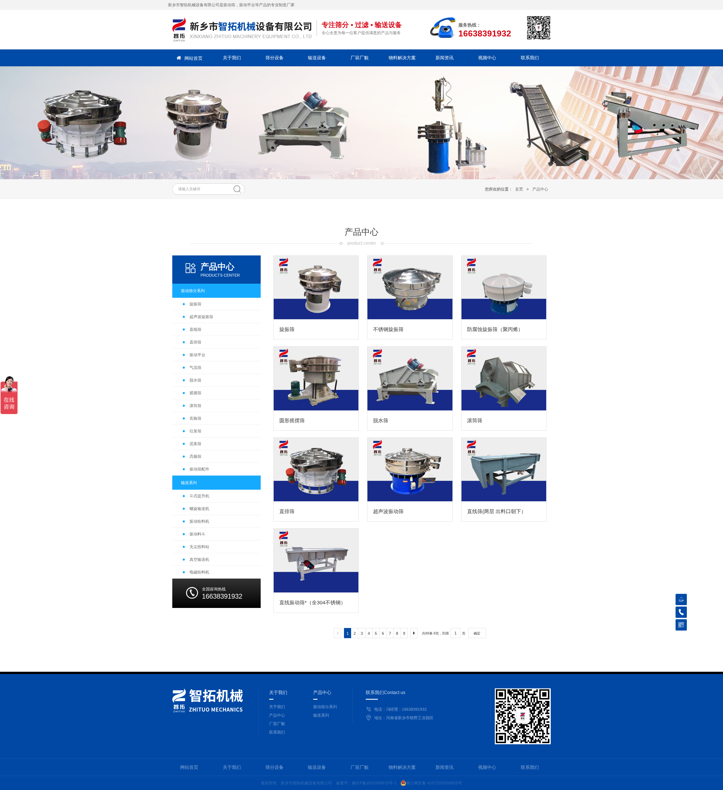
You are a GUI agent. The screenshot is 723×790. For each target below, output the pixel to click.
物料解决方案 (402, 57)
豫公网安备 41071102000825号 (434, 783)
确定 (477, 633)
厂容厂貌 (359, 57)
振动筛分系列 (325, 706)
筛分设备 (274, 57)
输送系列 (321, 715)
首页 (519, 189)
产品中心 (540, 189)
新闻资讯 (444, 57)
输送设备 (317, 57)
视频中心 (487, 57)
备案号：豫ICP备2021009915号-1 (366, 783)
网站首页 (193, 58)
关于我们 (232, 57)
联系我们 (530, 57)
